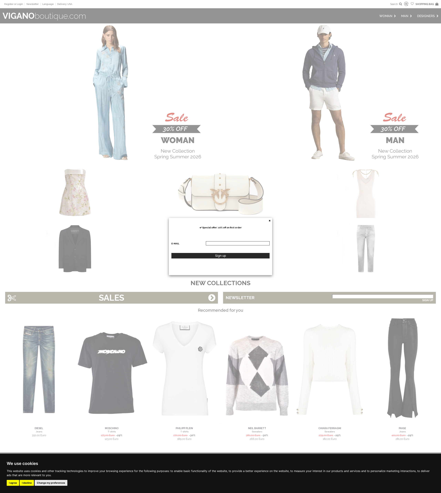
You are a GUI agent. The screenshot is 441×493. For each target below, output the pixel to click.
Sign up (220, 255)
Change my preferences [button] (51, 482)
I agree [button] (13, 482)
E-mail (175, 243)
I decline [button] (27, 482)
